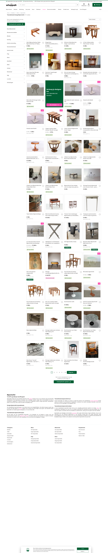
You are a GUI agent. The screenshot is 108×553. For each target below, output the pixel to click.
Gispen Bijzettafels (35, 431)
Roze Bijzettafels (58, 442)
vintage (20, 408)
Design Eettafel (10, 435)
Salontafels (9, 433)
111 (65, 372)
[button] (79, 1)
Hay (24, 415)
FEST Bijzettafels (34, 433)
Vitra (27, 415)
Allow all (83, 548)
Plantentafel (9, 437)
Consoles (9, 439)
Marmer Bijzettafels (59, 433)
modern (30, 398)
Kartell (21, 415)
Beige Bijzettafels (58, 440)
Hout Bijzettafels (58, 429)
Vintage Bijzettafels (35, 438)
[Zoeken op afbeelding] (77, 4)
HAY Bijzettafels (34, 429)
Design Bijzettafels (35, 440)
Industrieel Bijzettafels (35, 442)
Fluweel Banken (82, 433)
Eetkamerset (9, 443)
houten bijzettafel (94, 400)
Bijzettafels (23, 12)
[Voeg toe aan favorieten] (43, 43)
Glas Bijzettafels (58, 431)
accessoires (74, 413)
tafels (97, 408)
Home (8, 12)
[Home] (11, 4)
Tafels (17, 12)
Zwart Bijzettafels (58, 438)
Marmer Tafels (82, 435)
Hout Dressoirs (82, 429)
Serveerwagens (10, 441)
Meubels (13, 12)
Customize (82, 551)
